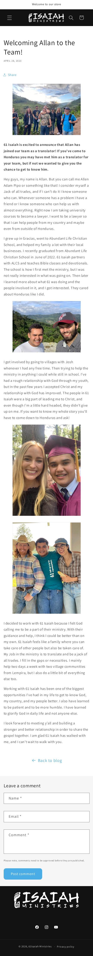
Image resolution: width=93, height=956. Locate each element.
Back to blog (50, 760)
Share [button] (12, 75)
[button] (9, 17)
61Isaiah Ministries (40, 946)
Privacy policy (65, 946)
